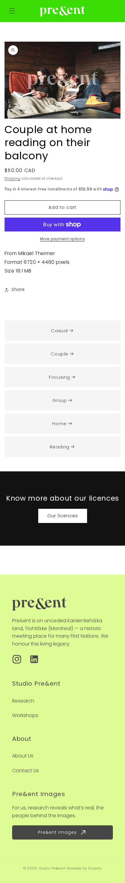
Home (59, 423)
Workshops (25, 715)
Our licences (62, 516)
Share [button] (18, 289)
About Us (22, 755)
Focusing (59, 377)
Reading (59, 447)
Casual (59, 330)
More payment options (62, 238)
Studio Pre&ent (52, 868)
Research (23, 700)
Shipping (12, 178)
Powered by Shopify (84, 868)
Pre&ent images (57, 832)
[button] (12, 11)
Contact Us (25, 770)
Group (59, 400)
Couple (59, 354)
